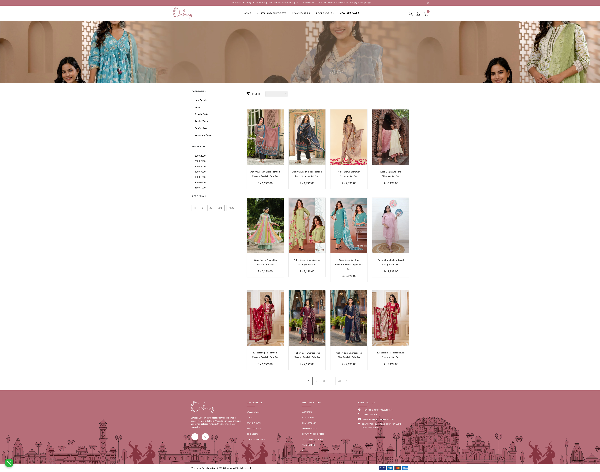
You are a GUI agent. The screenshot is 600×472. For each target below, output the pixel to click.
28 (339, 381)
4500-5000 (200, 187)
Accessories (325, 13)
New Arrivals (349, 13)
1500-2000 (200, 155)
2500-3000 (200, 166)
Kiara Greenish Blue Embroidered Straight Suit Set (349, 264)
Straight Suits (201, 114)
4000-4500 (200, 182)
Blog (305, 450)
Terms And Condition (312, 439)
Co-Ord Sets (301, 13)
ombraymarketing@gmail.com (378, 419)
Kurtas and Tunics (203, 135)
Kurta (197, 107)
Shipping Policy (309, 428)
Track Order (308, 445)
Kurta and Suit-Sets (272, 13)
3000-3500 (200, 171)
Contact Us (308, 417)
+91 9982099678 (370, 414)
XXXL (231, 208)
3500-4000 (200, 177)
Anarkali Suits (201, 121)
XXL (220, 208)
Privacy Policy (309, 423)
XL (211, 208)
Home (247, 13)
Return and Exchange (313, 434)
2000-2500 (200, 161)
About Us (307, 412)
